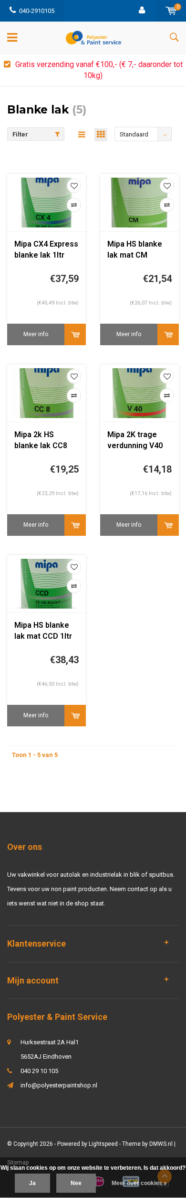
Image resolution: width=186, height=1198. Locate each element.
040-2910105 (36, 10)
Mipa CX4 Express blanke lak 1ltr (46, 249)
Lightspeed (103, 1144)
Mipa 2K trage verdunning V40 (135, 440)
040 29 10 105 (39, 1070)
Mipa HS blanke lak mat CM (134, 249)
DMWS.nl (161, 1144)
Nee (76, 1183)
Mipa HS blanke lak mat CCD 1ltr (43, 631)
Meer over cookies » (139, 1183)
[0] (170, 10)
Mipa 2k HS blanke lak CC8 (40, 440)
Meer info (35, 334)
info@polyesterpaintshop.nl (59, 1085)
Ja (32, 1183)
